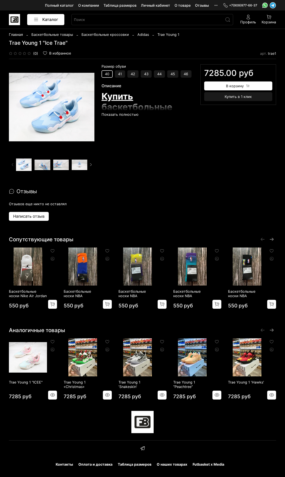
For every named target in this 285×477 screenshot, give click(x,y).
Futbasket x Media (208, 464)
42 (133, 74)
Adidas (143, 34)
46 (186, 74)
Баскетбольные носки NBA (77, 293)
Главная (16, 34)
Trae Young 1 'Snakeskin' (129, 384)
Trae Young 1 (168, 34)
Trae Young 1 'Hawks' (246, 382)
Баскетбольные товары (52, 34)
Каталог (50, 19)
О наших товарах (172, 464)
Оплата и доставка (95, 464)
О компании (88, 5)
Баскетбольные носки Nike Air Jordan (28, 293)
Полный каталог (59, 5)
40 (107, 74)
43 (146, 74)
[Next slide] (87, 107)
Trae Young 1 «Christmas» (75, 384)
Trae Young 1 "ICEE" (26, 382)
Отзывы (202, 5)
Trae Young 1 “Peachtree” (184, 384)
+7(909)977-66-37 (243, 5)
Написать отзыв (29, 216)
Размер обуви (114, 66)
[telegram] (142, 449)
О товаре (183, 5)
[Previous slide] (16, 107)
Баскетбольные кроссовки (105, 34)
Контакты (64, 464)
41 (120, 74)
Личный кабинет (155, 5)
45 (173, 74)
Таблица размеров (120, 5)
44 (159, 74)
